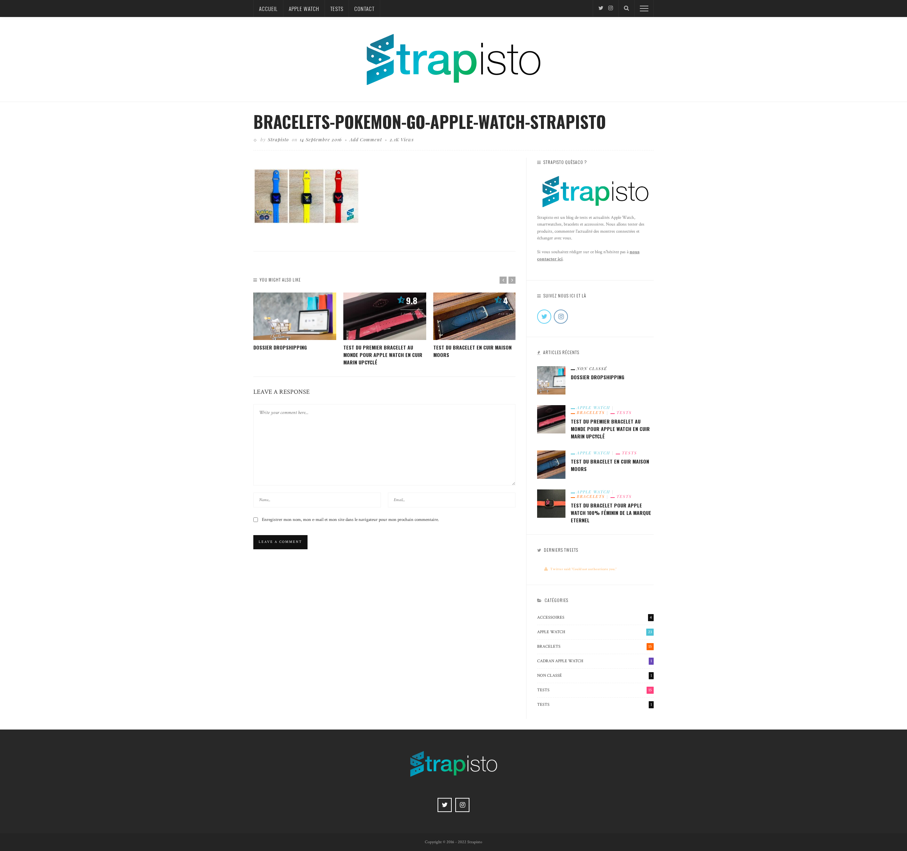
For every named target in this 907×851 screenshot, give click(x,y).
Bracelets (591, 412)
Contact (364, 8)
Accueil (268, 8)
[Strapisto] (453, 59)
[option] (294, 322)
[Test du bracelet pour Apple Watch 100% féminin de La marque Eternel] (551, 503)
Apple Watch (304, 8)
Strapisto (278, 139)
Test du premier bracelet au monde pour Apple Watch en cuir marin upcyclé (382, 355)
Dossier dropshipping (280, 347)
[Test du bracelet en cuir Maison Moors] (474, 316)
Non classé (592, 368)
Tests (336, 8)
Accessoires (594, 617)
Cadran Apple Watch (594, 661)
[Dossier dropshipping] (294, 316)
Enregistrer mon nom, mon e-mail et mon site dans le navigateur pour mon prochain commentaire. (350, 520)
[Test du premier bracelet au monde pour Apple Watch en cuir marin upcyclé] (384, 316)
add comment (366, 139)
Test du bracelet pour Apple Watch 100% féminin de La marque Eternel (611, 512)
